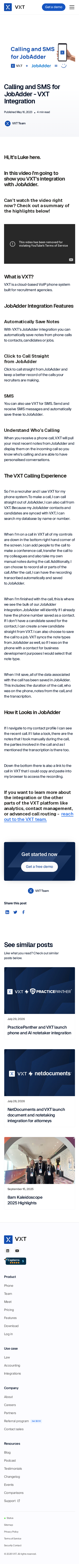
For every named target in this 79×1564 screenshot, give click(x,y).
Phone (8, 1286)
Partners (10, 1413)
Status (10, 1518)
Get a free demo (39, 867)
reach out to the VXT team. (39, 816)
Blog (7, 1452)
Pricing (9, 1310)
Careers (10, 1405)
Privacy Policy (11, 1532)
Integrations (12, 1373)
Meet (8, 1302)
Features (10, 1318)
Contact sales (13, 1429)
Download (11, 1326)
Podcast (10, 1460)
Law (7, 1357)
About (8, 1397)
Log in (8, 1334)
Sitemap (8, 1525)
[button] (71, 7)
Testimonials (13, 1469)
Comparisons (13, 1493)
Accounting (12, 1365)
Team (8, 1294)
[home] (15, 7)
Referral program (16, 1421)
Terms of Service (12, 1539)
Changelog (12, 1477)
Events (9, 1485)
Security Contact (12, 1545)
